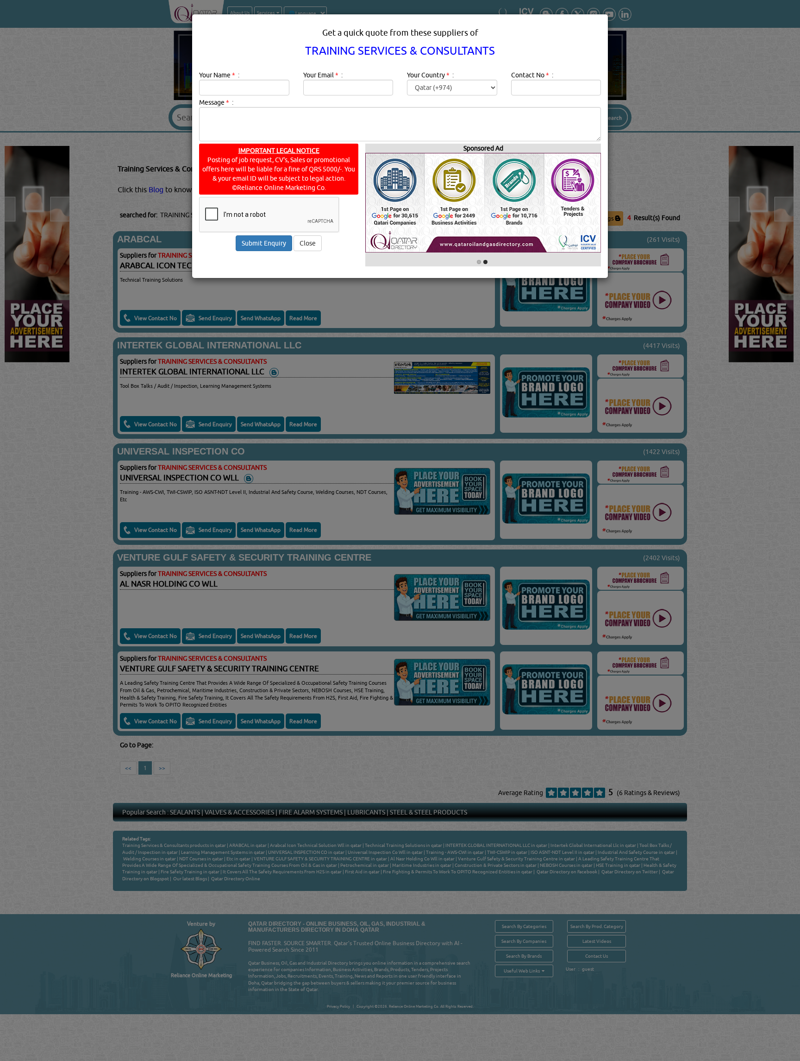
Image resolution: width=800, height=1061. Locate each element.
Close (308, 243)
